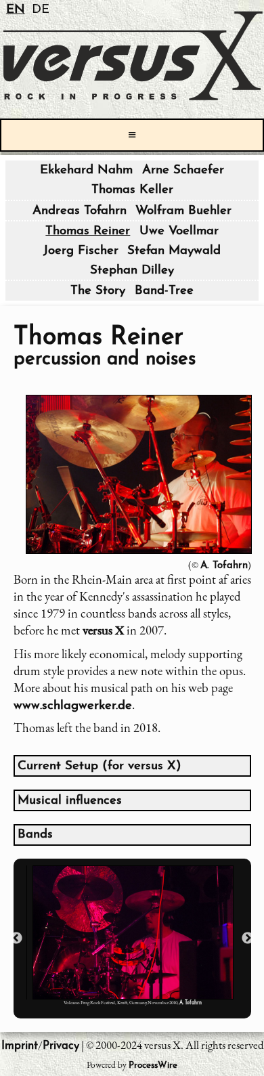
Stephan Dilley (132, 270)
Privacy (61, 1046)
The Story (97, 290)
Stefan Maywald (174, 250)
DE (40, 9)
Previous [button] (16, 938)
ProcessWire (153, 1065)
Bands (35, 834)
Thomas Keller (132, 190)
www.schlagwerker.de (73, 706)
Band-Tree (164, 290)
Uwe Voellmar (179, 231)
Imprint (19, 1046)
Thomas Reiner (87, 231)
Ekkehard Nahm (86, 170)
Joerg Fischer (80, 250)
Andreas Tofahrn (79, 211)
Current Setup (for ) (99, 766)
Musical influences (70, 800)
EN (15, 9)
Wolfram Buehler (183, 211)
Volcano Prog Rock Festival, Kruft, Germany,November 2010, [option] (133, 1002)
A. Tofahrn (224, 566)
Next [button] (248, 938)
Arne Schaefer (183, 170)
